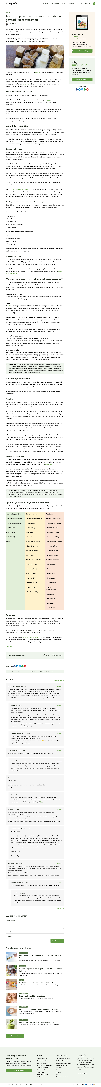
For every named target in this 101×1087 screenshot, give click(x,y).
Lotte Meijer (12, 25)
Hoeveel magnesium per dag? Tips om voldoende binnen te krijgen (40, 970)
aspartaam (48, 464)
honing (49, 100)
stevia (10, 306)
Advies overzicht (42, 1058)
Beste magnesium (42, 1074)
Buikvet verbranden (61, 1065)
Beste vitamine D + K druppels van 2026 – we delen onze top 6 (40, 957)
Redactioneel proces (62, 1077)
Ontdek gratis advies (82, 79)
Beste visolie (40, 1072)
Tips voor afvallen (42, 1061)
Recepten (71, 3)
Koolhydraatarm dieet (62, 1061)
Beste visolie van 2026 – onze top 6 (32, 996)
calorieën (26, 84)
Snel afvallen (59, 1067)
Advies (7, 12)
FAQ (57, 1074)
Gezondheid (23, 966)
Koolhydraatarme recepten (64, 1063)
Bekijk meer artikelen (15, 1036)
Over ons (87, 3)
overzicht (38, 72)
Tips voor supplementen (44, 1065)
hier (41, 802)
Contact (58, 1072)
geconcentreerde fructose (20, 189)
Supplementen (55, 3)
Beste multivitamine (43, 1070)
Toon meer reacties (58, 908)
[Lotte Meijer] (7, 24)
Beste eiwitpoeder (42, 1067)
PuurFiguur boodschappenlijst (32, 637)
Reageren (59, 686)
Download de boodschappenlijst (82, 51)
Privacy (28, 1085)
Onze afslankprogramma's (63, 1058)
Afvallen (10, 7)
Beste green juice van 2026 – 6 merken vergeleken (37, 1022)
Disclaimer (22, 1085)
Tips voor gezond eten (43, 1063)
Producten (45, 3)
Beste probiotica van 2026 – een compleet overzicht (38, 1009)
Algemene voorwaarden (37, 1085)
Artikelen (79, 3)
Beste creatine (41, 1077)
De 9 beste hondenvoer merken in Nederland (36, 983)
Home (7, 7)
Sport (63, 3)
